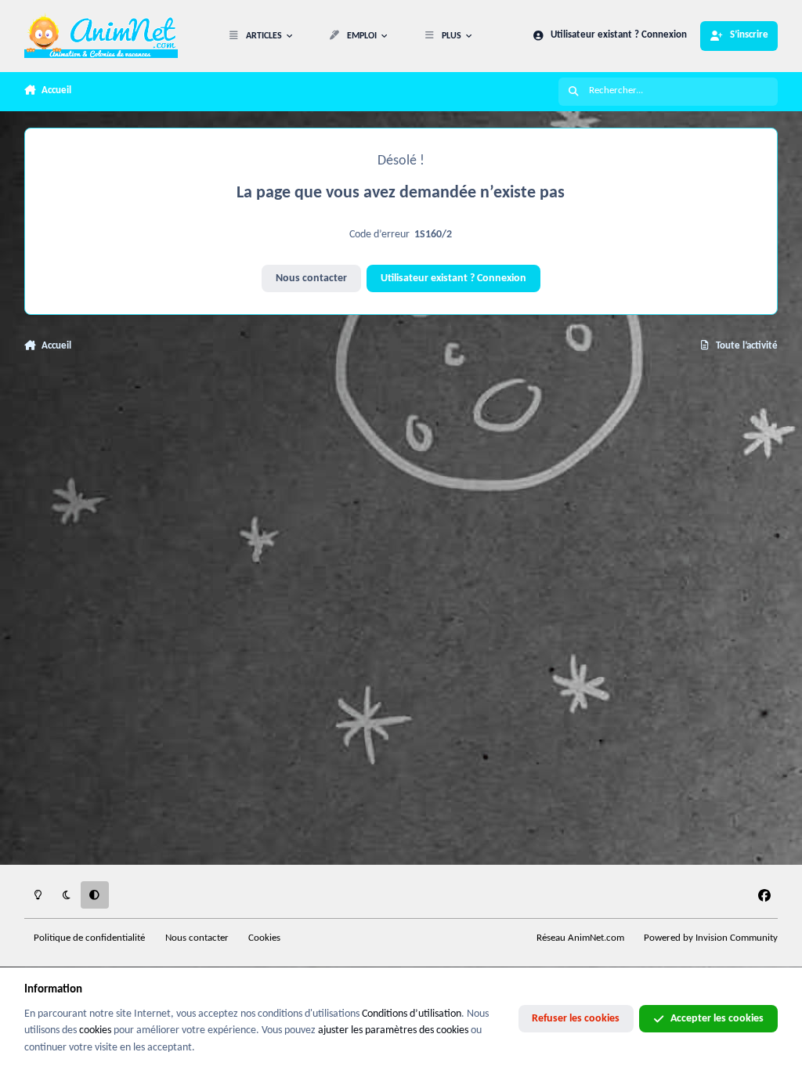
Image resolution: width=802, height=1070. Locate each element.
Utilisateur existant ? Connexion (453, 278)
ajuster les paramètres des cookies (393, 1030)
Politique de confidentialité (89, 938)
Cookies (264, 938)
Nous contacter (311, 278)
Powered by (711, 938)
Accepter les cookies (717, 1019)
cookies (95, 1030)
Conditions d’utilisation (411, 1014)
